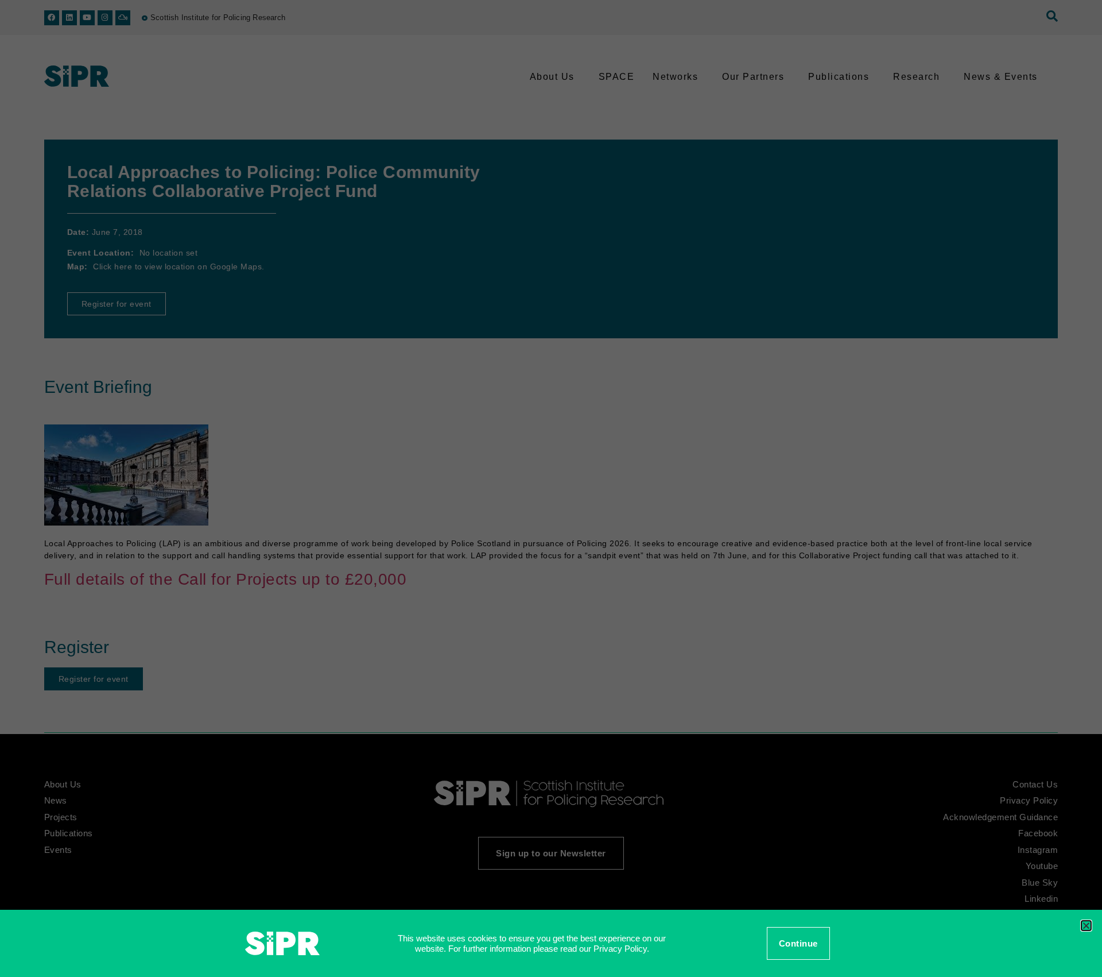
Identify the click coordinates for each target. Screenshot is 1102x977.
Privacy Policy (620, 948)
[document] (551, 488)
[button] (1086, 925)
